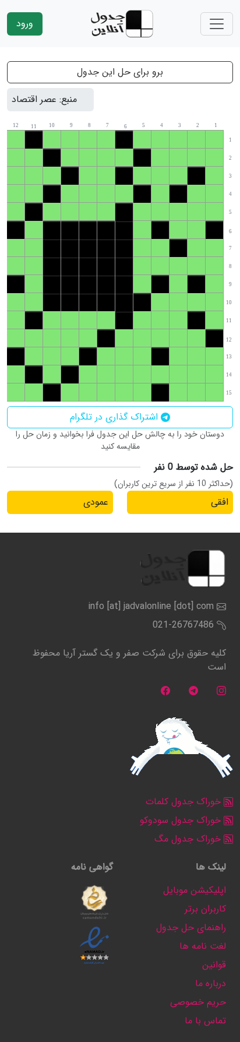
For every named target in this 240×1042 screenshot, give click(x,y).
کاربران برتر (205, 909)
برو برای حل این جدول (120, 72)
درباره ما (210, 983)
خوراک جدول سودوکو (182, 820)
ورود (24, 23)
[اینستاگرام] (221, 690)
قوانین (214, 964)
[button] (94, 902)
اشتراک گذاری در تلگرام (115, 417)
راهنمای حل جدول (191, 927)
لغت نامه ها (202, 946)
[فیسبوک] (165, 690)
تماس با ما (205, 1020)
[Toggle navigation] (216, 24)
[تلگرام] (193, 690)
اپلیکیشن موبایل (194, 890)
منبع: (68, 100)
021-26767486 (183, 625)
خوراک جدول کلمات (185, 801)
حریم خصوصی (198, 1002)
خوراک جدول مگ (189, 839)
